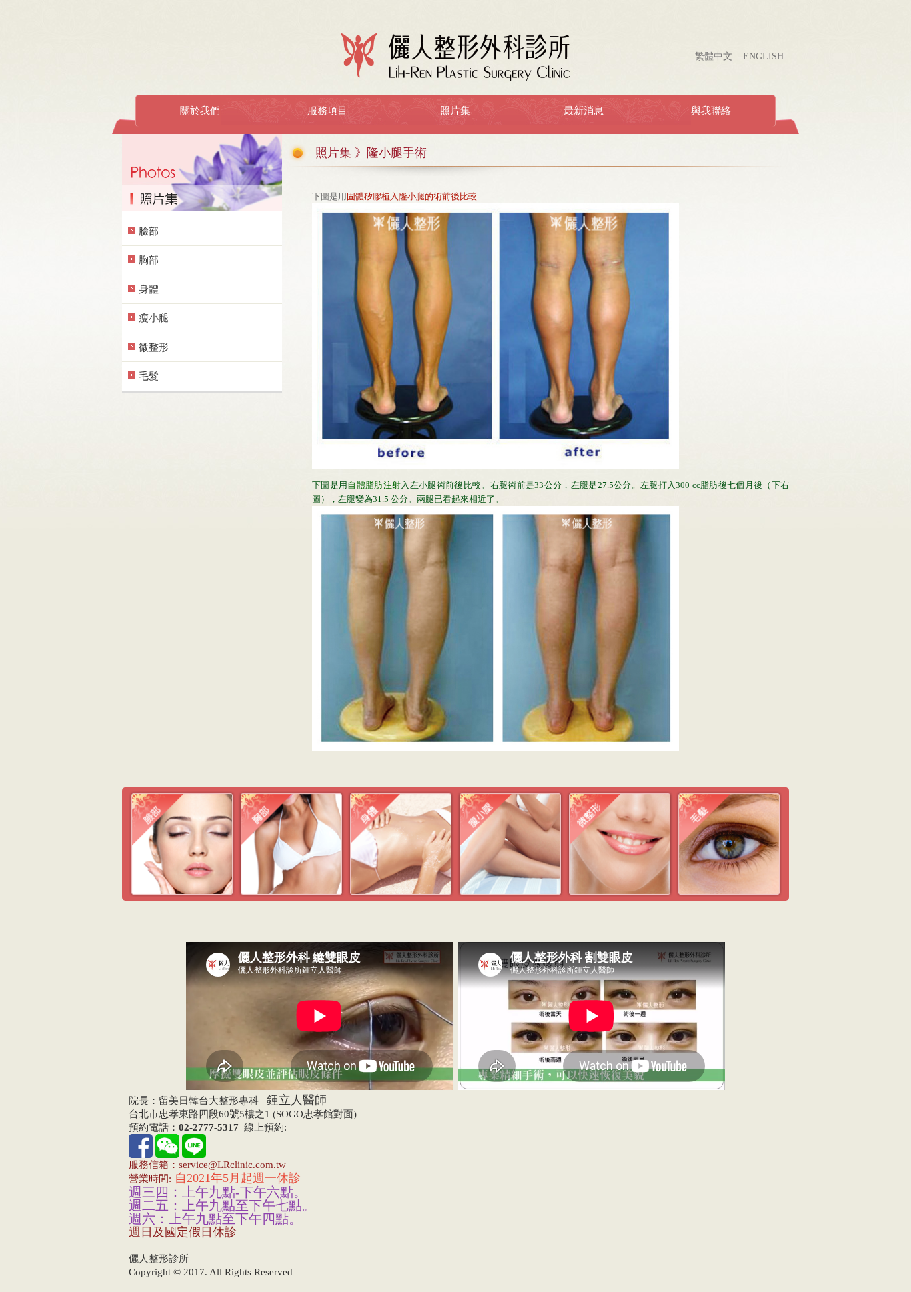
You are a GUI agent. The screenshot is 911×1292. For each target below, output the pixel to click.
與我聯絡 (711, 110)
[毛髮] (729, 843)
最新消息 (584, 110)
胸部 (149, 260)
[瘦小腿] (510, 843)
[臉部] (182, 843)
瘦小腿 (154, 318)
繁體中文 (713, 56)
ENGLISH (763, 56)
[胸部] (291, 843)
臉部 (149, 231)
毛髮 (149, 376)
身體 (149, 289)
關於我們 (200, 110)
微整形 (154, 347)
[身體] (400, 843)
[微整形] (619, 843)
